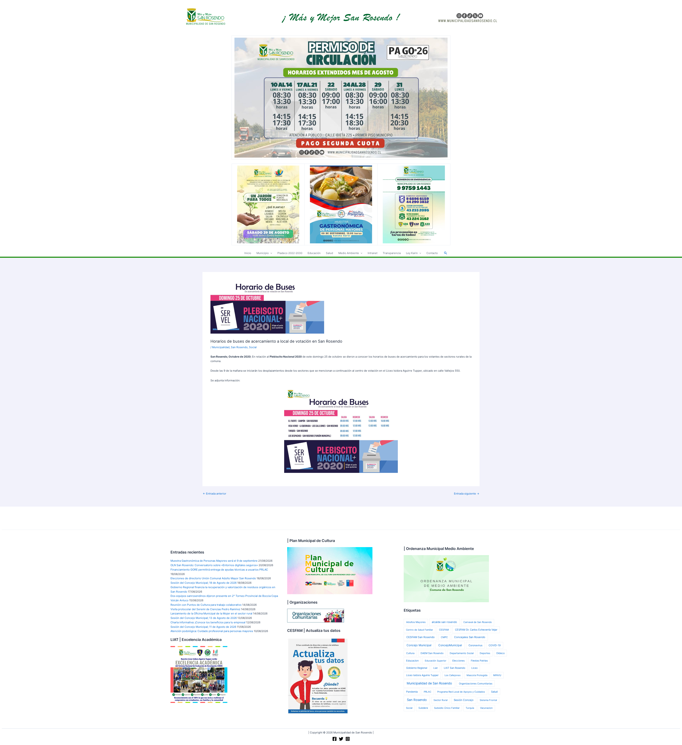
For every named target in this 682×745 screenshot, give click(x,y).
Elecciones (458, 660)
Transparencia (392, 253)
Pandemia (412, 691)
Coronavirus (475, 645)
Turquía (470, 707)
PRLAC (427, 691)
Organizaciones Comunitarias (475, 683)
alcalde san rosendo (444, 622)
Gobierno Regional (416, 667)
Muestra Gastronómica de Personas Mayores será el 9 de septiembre (214, 560)
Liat (435, 667)
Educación (314, 253)
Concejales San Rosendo (469, 637)
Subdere (423, 707)
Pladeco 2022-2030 (289, 253)
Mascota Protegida (477, 675)
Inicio (247, 253)
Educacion (412, 660)
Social (253, 347)
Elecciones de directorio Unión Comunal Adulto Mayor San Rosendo (213, 578)
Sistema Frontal (488, 700)
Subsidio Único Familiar (447, 707)
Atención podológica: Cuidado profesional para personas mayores (211, 631)
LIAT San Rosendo (454, 667)
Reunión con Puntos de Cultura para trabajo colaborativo (206, 604)
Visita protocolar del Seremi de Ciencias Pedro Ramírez (205, 609)
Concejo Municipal (419, 645)
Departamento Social (462, 653)
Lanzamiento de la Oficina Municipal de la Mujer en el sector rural (211, 613)
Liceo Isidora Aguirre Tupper (422, 675)
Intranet (372, 253)
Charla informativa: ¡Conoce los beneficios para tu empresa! (207, 622)
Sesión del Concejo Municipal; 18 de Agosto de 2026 (203, 582)
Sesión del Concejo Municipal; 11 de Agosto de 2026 (203, 626)
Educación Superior (435, 660)
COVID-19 (495, 645)
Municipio (262, 253)
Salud (329, 253)
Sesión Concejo (463, 700)
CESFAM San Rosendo (420, 637)
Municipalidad (220, 347)
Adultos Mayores (416, 622)
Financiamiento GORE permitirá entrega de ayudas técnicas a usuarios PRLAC (219, 569)
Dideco (500, 653)
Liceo (474, 667)
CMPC (444, 637)
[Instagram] (347, 739)
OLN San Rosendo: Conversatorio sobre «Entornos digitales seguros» (214, 565)
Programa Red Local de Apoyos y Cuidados (461, 691)
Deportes (485, 653)
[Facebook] (334, 739)
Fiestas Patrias (479, 660)
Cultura (410, 653)
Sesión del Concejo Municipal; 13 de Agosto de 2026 (203, 618)
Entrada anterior (214, 493)
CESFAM (444, 629)
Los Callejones (453, 675)
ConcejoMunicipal (450, 645)
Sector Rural (441, 700)
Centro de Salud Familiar (419, 629)
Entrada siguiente (466, 493)
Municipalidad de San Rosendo (429, 683)
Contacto (432, 253)
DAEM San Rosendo (432, 653)
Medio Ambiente (348, 253)
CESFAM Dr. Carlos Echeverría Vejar (476, 629)
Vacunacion (486, 707)
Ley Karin (412, 253)
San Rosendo (239, 347)
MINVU (497, 675)
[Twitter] (341, 739)
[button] (270, 253)
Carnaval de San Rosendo (477, 622)
